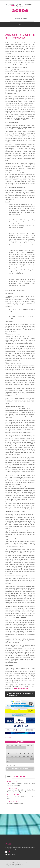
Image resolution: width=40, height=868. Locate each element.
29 (28, 759)
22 (28, 756)
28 (24, 759)
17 (8, 756)
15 (28, 753)
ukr (13, 10)
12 (16, 753)
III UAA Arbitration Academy (15, 803)
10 (8, 753)
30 (32, 759)
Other (8, 776)
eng (16, 10)
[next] (33, 742)
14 (24, 753)
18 (12, 756)
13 (20, 753)
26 (16, 759)
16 (32, 753)
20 (20, 756)
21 (24, 756)
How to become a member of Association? (21, 694)
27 (20, 759)
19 (16, 756)
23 (32, 756)
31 (8, 761)
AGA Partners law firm (21, 688)
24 (8, 759)
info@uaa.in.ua (13, 852)
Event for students (19, 776)
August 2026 (20, 742)
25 (12, 759)
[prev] (7, 742)
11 (12, 753)
